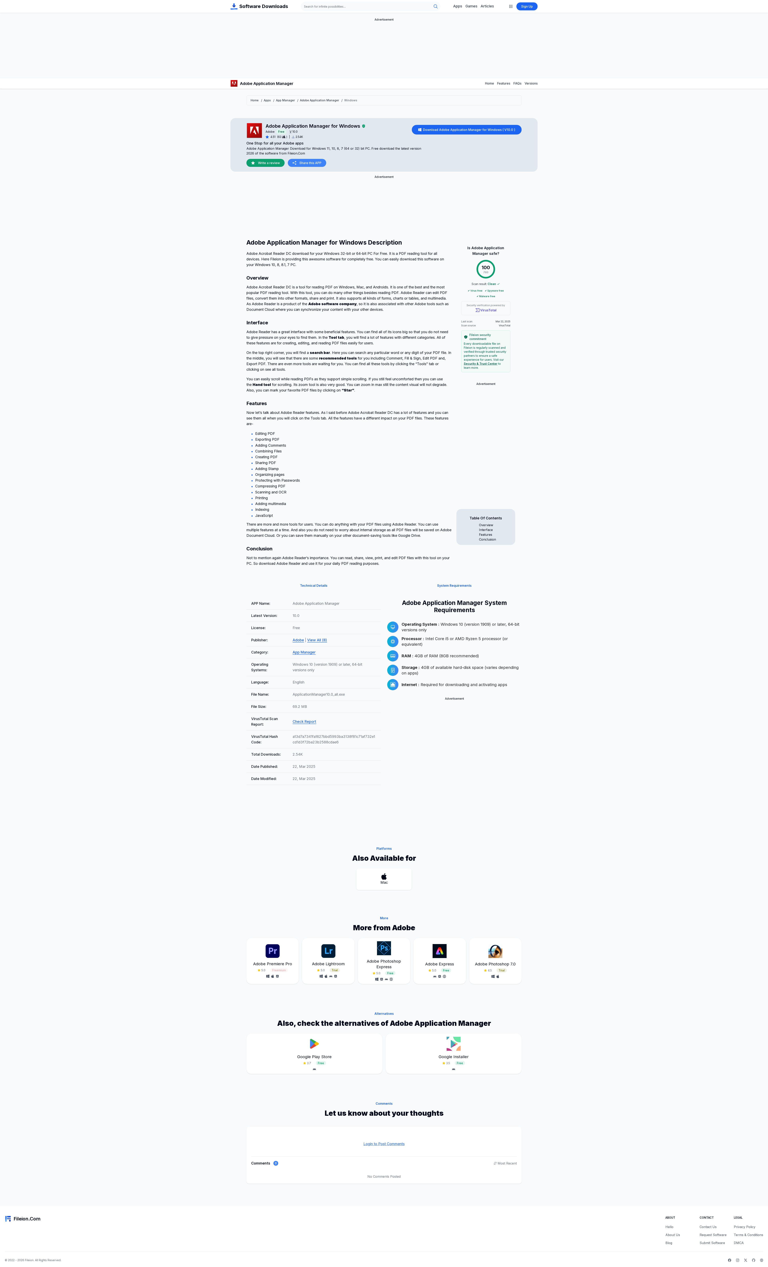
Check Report (304, 721)
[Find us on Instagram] (737, 1260)
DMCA (739, 1243)
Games (471, 6)
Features (503, 83)
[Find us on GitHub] (753, 1260)
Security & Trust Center (480, 363)
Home (489, 83)
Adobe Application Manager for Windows (313, 126)
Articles (487, 6)
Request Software (713, 1235)
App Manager (285, 100)
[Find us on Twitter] (745, 1260)
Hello (669, 1227)
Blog (668, 1243)
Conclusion (487, 539)
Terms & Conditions (748, 1235)
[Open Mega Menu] (511, 6)
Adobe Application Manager (319, 100)
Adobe (270, 131)
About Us (672, 1235)
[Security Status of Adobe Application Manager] (363, 126)
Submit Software (712, 1243)
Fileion (29, 1260)
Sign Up (527, 6)
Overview (486, 525)
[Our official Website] (761, 1260)
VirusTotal (488, 310)
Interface (486, 530)
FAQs (517, 83)
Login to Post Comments (384, 1144)
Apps (457, 6)
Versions (531, 83)
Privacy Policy (744, 1227)
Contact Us (708, 1227)
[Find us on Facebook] (729, 1260)
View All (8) (317, 640)
